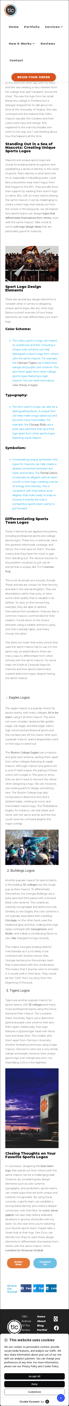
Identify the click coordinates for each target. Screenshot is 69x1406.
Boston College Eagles (25, 752)
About (41, 1321)
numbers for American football (24, 1250)
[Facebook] (56, 1328)
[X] (56, 1319)
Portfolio (42, 1332)
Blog (40, 1325)
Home (41, 1316)
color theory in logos (25, 385)
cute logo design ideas (27, 226)
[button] (26, 1288)
